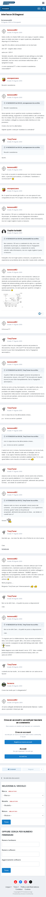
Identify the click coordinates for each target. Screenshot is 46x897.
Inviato (14, 32)
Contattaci (19, 889)
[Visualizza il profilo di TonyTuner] (4, 140)
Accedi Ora (23, 756)
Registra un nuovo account (23, 742)
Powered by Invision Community (23, 894)
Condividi (12, 769)
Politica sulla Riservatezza (30, 887)
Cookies (27, 889)
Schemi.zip (5, 549)
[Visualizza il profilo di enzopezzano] (4, 79)
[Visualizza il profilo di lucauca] (4, 685)
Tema (15, 887)
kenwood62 (8, 20)
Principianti (17, 22)
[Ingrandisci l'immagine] (13, 179)
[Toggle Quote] (5, 103)
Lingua (8, 887)
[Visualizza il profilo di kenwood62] (4, 31)
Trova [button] (6, 822)
